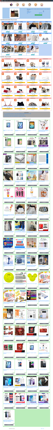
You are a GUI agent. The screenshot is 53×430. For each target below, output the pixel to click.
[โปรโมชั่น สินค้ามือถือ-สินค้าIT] (11, 4)
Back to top (42, 428)
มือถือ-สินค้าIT (11, 6)
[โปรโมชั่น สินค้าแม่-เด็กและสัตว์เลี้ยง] (41, 4)
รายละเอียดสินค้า (9, 134)
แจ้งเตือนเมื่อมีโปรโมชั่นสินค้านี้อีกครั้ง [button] (7, 69)
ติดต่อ (12, 0)
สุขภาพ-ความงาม (23, 6)
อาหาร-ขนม (36, 6)
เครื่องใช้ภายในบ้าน (29, 6)
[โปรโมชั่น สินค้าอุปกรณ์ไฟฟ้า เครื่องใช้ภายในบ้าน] (29, 4)
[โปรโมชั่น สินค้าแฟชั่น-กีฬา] (17, 4)
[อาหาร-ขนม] (35, 4)
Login (52, 0)
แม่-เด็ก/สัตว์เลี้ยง (41, 6)
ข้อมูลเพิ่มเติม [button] (7, 43)
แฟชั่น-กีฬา (17, 6)
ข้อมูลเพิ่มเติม (7, 70)
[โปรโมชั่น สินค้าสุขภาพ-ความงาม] (23, 4)
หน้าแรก (5, 0)
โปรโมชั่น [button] (7, 0)
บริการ (10, 0)
